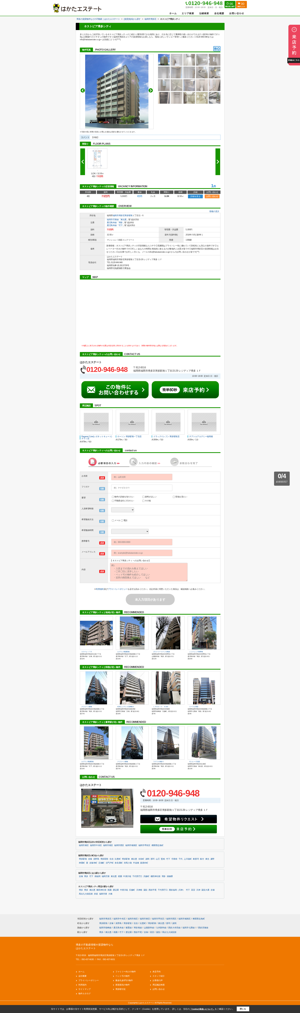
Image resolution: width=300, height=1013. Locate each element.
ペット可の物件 (122, 976)
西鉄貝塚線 (203, 927)
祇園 (120, 876)
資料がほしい (151, 497)
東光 (207, 859)
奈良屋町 (119, 863)
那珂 (153, 859)
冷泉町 (141, 859)
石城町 (101, 863)
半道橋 (136, 863)
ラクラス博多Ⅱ (158, 761)
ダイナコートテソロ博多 (161, 652)
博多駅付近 (120, 989)
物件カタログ (84, 993)
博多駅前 (104, 859)
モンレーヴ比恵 (194, 761)
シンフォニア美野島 (196, 652)
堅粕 (163, 859)
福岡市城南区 (131, 845)
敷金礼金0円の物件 (124, 980)
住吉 (111, 859)
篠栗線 (129, 927)
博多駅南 (128, 215)
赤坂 (96, 894)
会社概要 (82, 976)
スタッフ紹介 (158, 976)
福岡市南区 (108, 845)
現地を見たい (181, 497)
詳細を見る (195, 196)
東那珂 (196, 859)
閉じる (243, 1009)
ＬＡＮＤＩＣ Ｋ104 (160, 706)
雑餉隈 (170, 876)
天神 (198, 890)
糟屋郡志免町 (157, 845)
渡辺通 (116, 890)
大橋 (110, 894)
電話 (125, 520)
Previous (83, 90)
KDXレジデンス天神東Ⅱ (125, 706)
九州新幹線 (161, 927)
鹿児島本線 (112, 222)
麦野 (212, 859)
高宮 (193, 890)
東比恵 (124, 219)
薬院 (145, 890)
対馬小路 (128, 863)
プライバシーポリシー (118, 589)
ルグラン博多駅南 (123, 652)
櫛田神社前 (155, 876)
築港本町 (144, 863)
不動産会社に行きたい (124, 500)
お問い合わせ (212, 196)
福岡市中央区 (96, 845)
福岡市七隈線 (188, 927)
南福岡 (97, 876)
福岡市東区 (84, 845)
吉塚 (90, 859)
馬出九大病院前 (86, 894)
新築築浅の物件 (122, 985)
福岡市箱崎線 (105, 927)
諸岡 (147, 859)
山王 (158, 859)
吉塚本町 (93, 863)
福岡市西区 (119, 845)
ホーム (81, 971)
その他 (148, 500)
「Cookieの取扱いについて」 (202, 1009)
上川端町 (188, 859)
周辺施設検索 (158, 985)
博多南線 (138, 927)
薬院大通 (205, 890)
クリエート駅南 (86, 706)
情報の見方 (214, 211)
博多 (121, 222)
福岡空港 (106, 876)
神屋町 (82, 863)
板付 (202, 859)
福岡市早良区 (144, 845)
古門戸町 (110, 863)
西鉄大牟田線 (174, 927)
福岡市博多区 (119, 215)
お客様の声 (157, 980)
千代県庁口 (137, 876)
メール (117, 520)
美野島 (96, 859)
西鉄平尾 (153, 890)
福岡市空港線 (113, 219)
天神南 (139, 890)
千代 (180, 859)
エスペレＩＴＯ (86, 652)
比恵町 (118, 859)
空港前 (174, 859)
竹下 (121, 225)
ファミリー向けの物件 (125, 971)
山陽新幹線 (149, 927)
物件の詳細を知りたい (124, 497)
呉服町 (146, 876)
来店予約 (156, 971)
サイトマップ (84, 989)
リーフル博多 (193, 706)
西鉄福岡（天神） (177, 890)
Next (151, 90)
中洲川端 (127, 876)
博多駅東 (126, 859)
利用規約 (100, 589)
